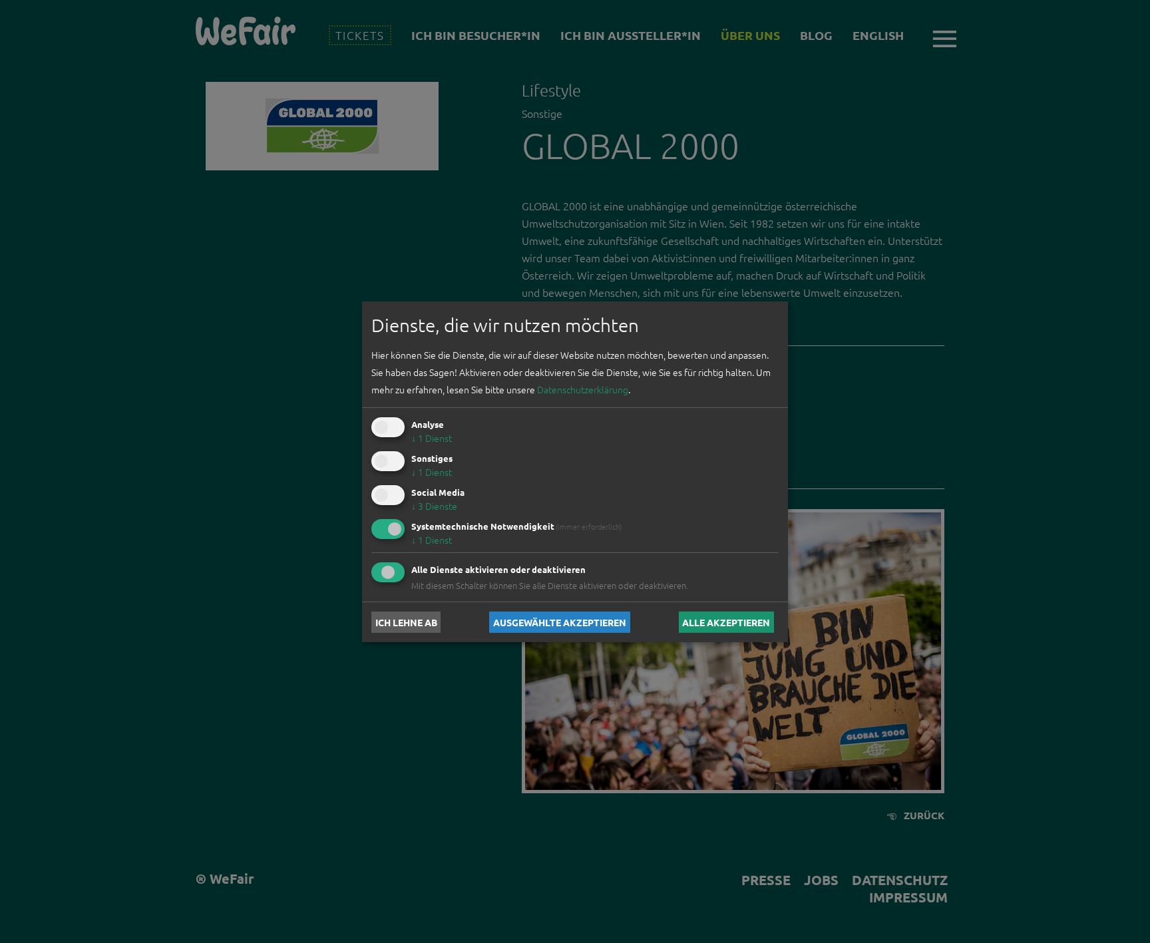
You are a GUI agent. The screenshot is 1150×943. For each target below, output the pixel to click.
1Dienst (431, 438)
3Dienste (434, 505)
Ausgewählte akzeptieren (559, 622)
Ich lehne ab (406, 622)
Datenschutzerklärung (582, 389)
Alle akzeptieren (726, 622)
